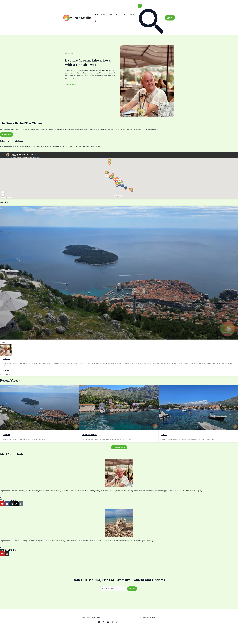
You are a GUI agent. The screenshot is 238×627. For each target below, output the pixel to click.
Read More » (6, 370)
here (26, 146)
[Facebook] (103, 622)
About (124, 14)
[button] (119, 14)
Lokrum (6, 359)
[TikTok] (117, 622)
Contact (131, 14)
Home (96, 14)
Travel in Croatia (113, 14)
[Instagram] (112, 622)
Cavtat (164, 434)
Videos (103, 14)
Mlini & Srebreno (89, 434)
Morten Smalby (81, 17)
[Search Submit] (140, 6)
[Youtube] (99, 622)
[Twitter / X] (108, 622)
